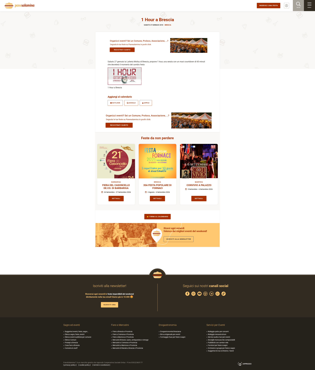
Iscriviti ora (109, 305)
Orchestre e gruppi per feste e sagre (221, 348)
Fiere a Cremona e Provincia (123, 334)
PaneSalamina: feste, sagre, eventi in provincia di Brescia (19, 5)
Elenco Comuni (70, 340)
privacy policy (70, 365)
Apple (146, 103)
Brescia (168, 25)
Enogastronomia (168, 324)
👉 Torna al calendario (157, 216)
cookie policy (84, 365)
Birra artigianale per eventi (170, 334)
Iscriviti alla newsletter (178, 239)
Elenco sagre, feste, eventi (74, 334)
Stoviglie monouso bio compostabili (221, 340)
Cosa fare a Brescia (72, 345)
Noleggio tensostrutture (217, 334)
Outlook (116, 103)
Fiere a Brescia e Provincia (122, 331)
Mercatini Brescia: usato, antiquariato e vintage (130, 340)
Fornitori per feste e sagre (217, 345)
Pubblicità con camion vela (218, 343)
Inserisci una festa (268, 5)
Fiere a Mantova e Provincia (123, 337)
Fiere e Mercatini (120, 324)
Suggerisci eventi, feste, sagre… (76, 331)
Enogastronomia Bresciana (170, 331)
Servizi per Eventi (215, 324)
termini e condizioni (101, 365)
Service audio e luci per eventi (219, 337)
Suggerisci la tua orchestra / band (221, 351)
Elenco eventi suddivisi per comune (78, 337)
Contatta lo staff (71, 348)
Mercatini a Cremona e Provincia (125, 343)
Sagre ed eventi (71, 324)
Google (132, 103)
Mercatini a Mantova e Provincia (125, 345)
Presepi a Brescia (71, 343)
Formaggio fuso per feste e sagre (172, 337)
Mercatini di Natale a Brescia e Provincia (128, 348)
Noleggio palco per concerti (218, 331)
